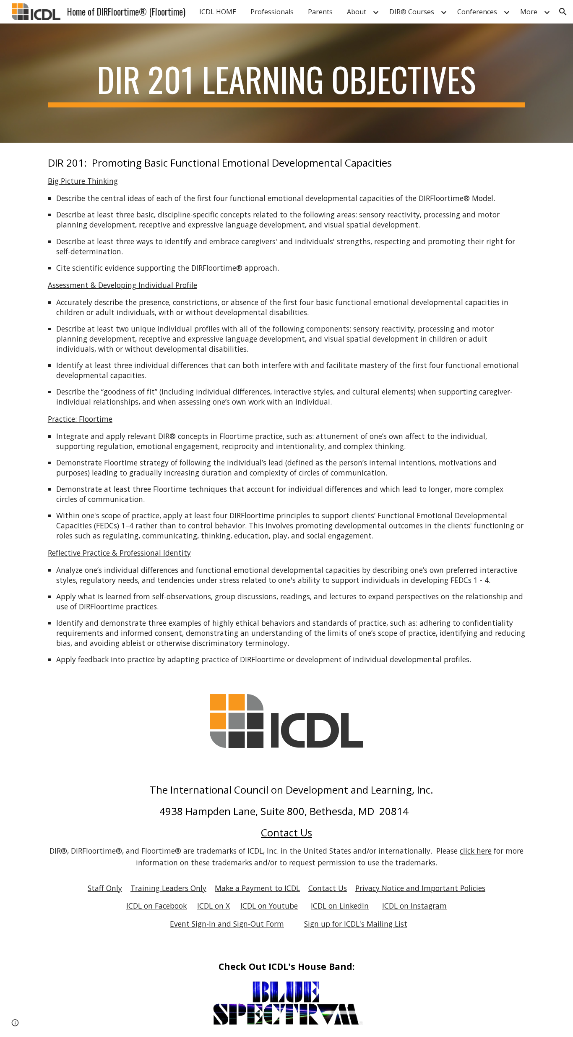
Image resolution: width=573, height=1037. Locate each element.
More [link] (528, 11)
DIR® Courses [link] (411, 11)
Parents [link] (320, 11)
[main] (286, 83)
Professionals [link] (272, 11)
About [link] (356, 11)
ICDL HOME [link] (217, 11)
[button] (563, 12)
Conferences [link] (477, 11)
